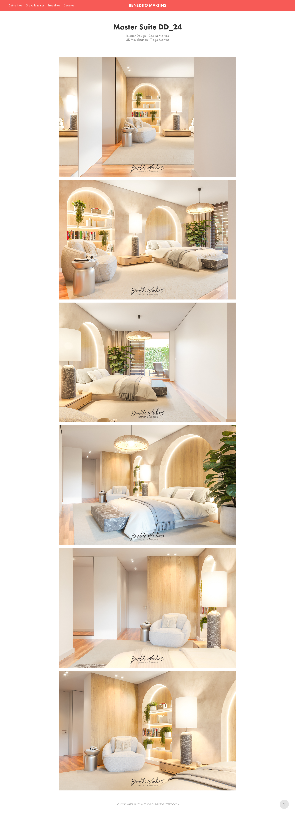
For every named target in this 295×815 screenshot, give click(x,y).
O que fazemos (35, 5)
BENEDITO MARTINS (147, 5)
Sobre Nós (15, 5)
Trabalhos (54, 5)
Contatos (68, 5)
